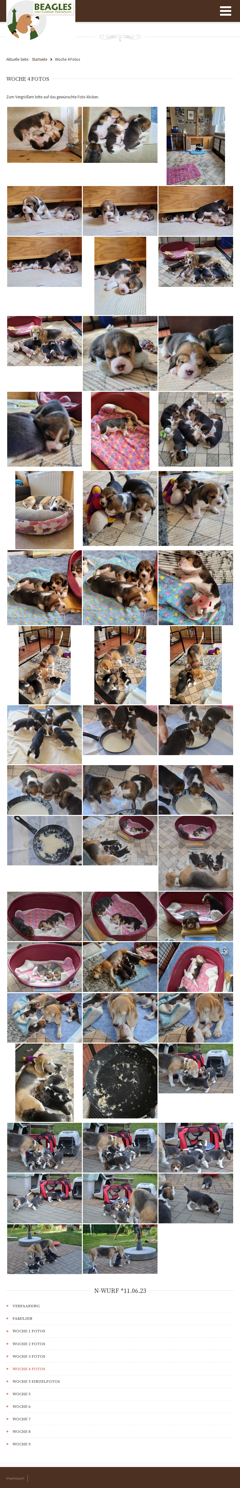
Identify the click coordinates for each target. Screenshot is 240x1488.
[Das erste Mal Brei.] (44, 734)
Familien (22, 1318)
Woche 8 (21, 1431)
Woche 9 (21, 1444)
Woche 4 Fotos (28, 1368)
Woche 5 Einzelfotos (36, 1381)
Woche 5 (21, 1394)
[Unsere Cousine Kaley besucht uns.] (45, 664)
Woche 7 (21, 1419)
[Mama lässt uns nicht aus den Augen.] (44, 1147)
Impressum (15, 1478)
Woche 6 (21, 1406)
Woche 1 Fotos (28, 1331)
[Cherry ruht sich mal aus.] (44, 509)
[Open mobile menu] (226, 10)
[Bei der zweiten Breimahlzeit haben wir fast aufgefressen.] (120, 1080)
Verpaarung (26, 1306)
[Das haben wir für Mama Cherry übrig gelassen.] (44, 840)
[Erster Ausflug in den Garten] (195, 1068)
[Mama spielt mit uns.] (44, 1017)
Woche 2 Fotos (28, 1343)
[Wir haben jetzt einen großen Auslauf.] (196, 145)
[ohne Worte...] (195, 916)
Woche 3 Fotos (28, 1356)
